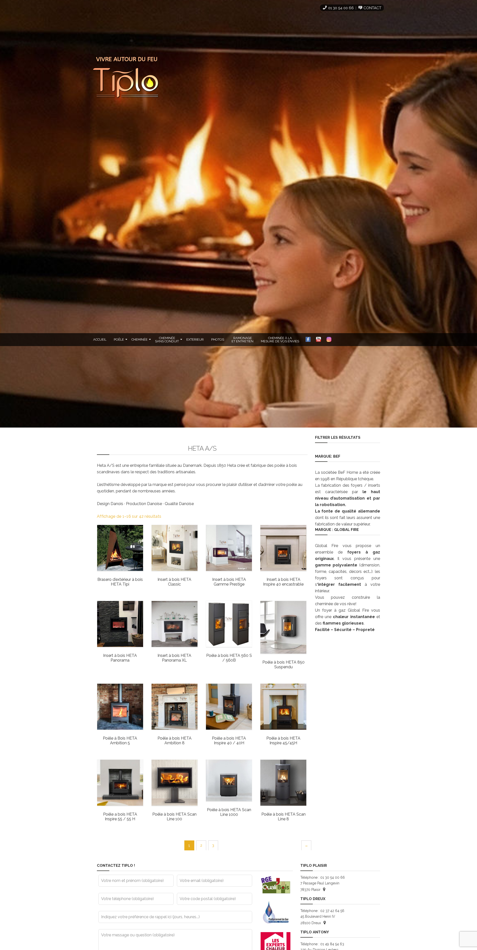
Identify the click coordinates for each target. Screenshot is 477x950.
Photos (217, 339)
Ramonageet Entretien (242, 339)
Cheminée (139, 339)
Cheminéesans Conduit (167, 339)
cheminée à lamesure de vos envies (280, 339)
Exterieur (195, 339)
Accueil (99, 339)
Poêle (119, 339)
